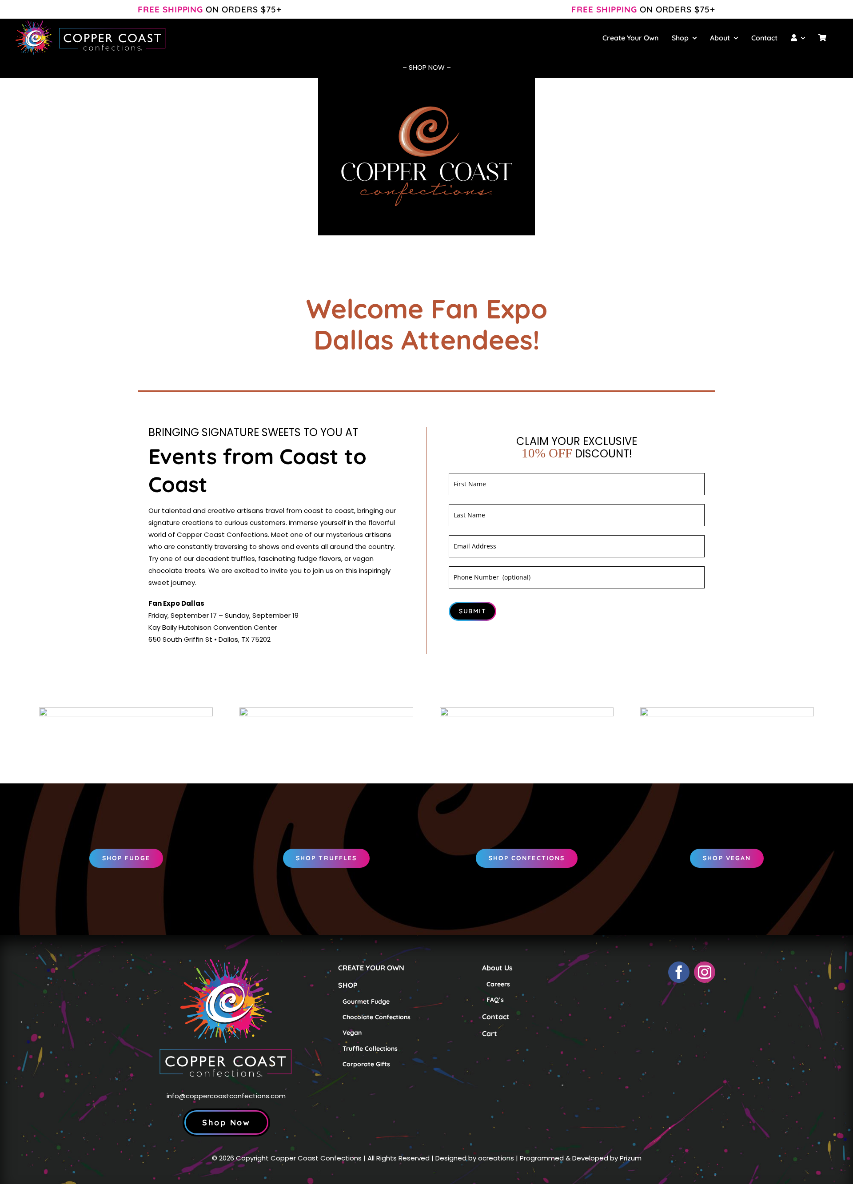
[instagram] (704, 972)
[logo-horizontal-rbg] (91, 22)
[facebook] (679, 972)
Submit (472, 611)
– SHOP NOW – (427, 67)
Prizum (631, 1158)
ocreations (496, 1158)
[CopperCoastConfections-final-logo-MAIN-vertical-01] (426, 107)
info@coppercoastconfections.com (226, 1096)
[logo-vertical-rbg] (226, 926)
